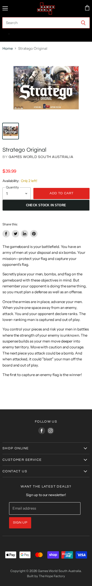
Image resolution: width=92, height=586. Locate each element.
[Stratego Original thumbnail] (10, 131)
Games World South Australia (41, 157)
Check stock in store (46, 205)
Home (7, 48)
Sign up (20, 522)
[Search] (83, 22)
